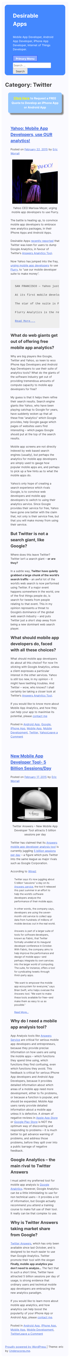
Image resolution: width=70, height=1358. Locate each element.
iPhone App (18, 728)
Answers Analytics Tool (37, 253)
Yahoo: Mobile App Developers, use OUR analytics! (31, 134)
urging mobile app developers (30, 265)
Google (46, 724)
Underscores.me (19, 1351)
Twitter (33, 732)
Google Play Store (26, 1122)
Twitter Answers (21, 1243)
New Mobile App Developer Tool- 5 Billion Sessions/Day (31, 762)
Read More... (25, 321)
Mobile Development (40, 1329)
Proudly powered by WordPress (26, 1346)
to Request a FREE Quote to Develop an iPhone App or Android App (35, 102)
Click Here (22, 98)
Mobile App (34, 728)
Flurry (14, 269)
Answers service (23, 886)
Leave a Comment (31, 1333)
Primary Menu (25, 58)
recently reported (42, 240)
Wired (32, 871)
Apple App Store (47, 1117)
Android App (31, 724)
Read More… (21, 1012)
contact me (40, 716)
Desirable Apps (25, 19)
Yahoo (44, 732)
